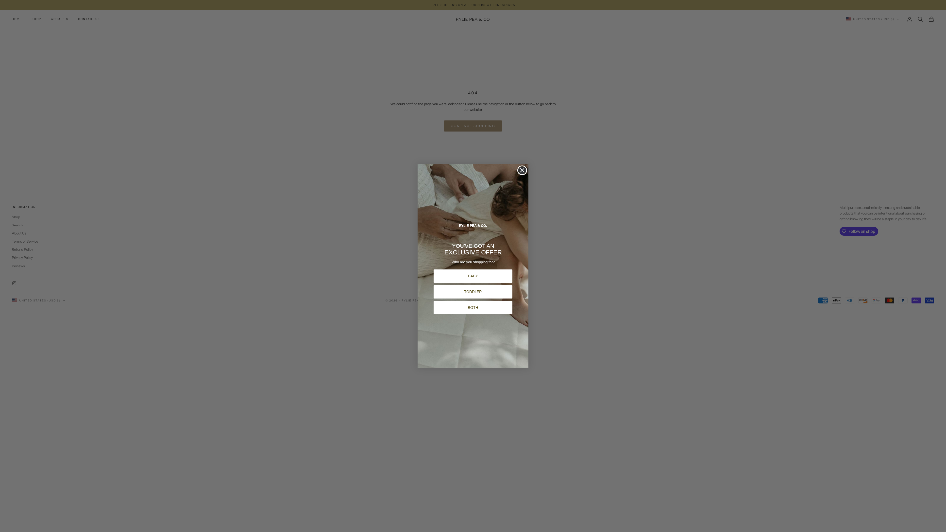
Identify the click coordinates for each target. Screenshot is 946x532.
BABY (473, 276)
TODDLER (473, 292)
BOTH (473, 307)
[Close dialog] (522, 170)
